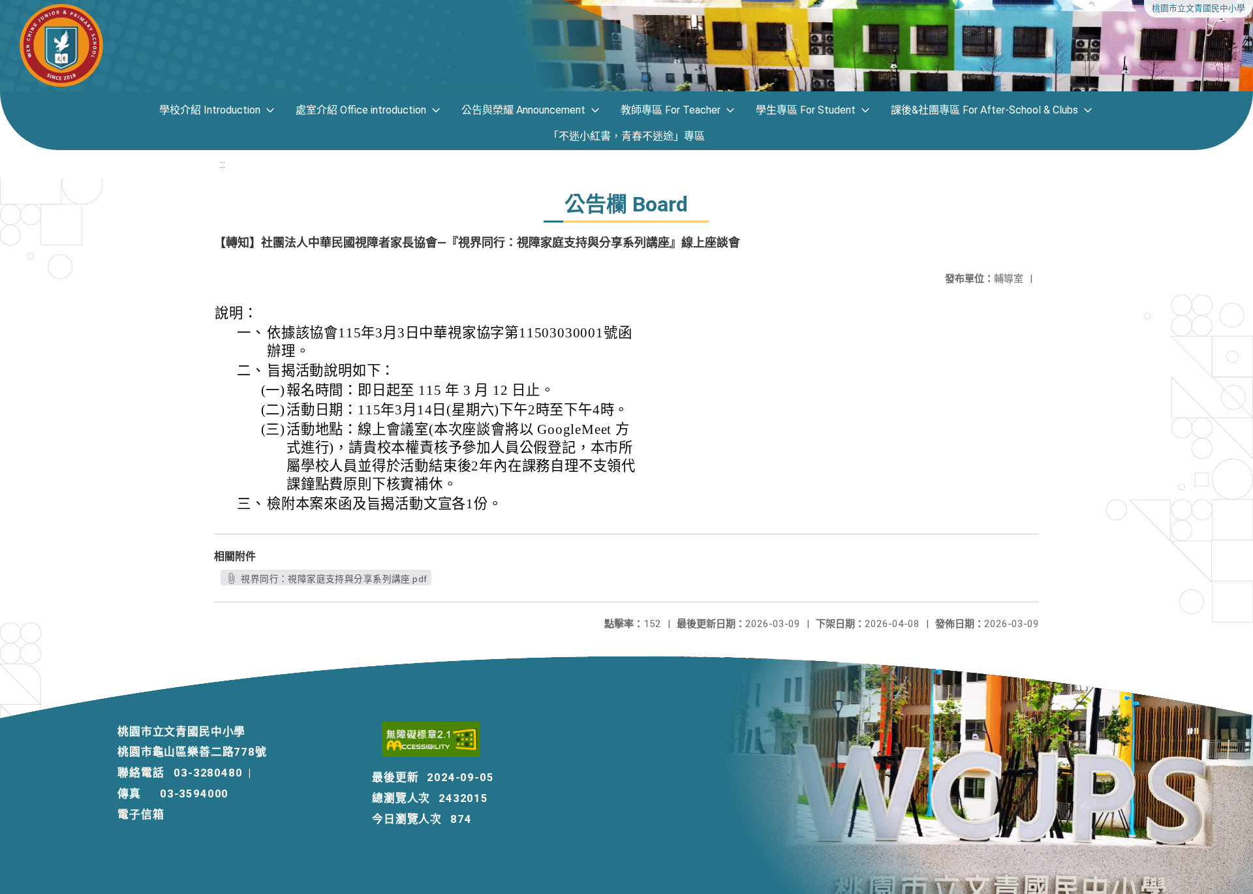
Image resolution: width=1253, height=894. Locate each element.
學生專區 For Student (806, 110)
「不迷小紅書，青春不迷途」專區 (626, 136)
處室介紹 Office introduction (361, 110)
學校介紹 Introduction (209, 110)
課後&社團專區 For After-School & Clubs (984, 110)
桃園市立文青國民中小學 (1198, 8)
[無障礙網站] (432, 753)
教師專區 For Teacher (670, 110)
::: (222, 164)
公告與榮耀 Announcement (523, 110)
